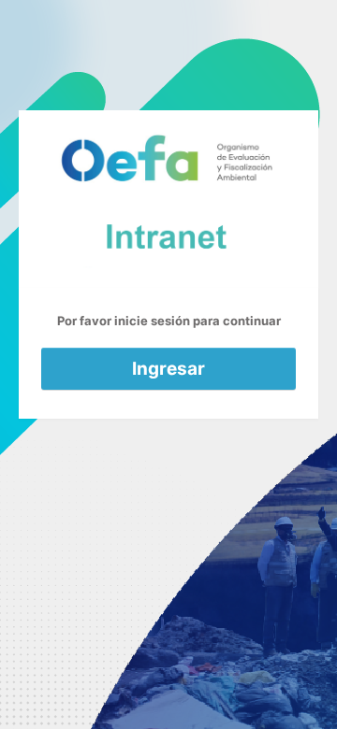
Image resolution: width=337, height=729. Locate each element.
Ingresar (168, 368)
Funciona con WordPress (168, 199)
